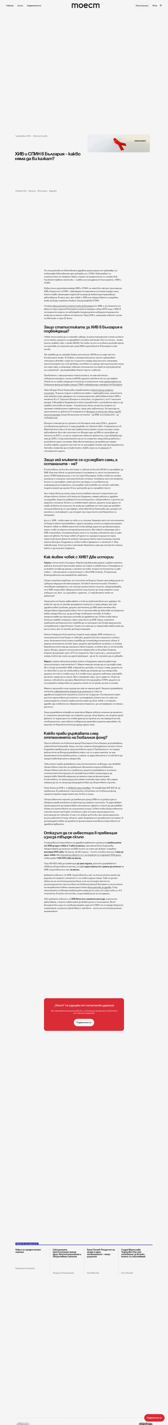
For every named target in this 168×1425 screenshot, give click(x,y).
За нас (20, 6)
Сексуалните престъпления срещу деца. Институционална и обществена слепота (67, 1253)
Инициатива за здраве (99, 887)
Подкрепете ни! (34, 6)
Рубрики (10, 6)
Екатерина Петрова (25, 1268)
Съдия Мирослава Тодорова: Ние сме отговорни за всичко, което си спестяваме (133, 1253)
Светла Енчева (40, 136)
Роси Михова (127, 1273)
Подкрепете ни (84, 1022)
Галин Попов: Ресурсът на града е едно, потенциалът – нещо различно (101, 1253)
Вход (155, 5)
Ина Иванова (93, 1273)
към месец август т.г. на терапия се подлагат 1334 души (91, 855)
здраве (53, 191)
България (43, 191)
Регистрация (142, 6)
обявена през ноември (79, 788)
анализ (33, 191)
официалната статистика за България (73, 306)
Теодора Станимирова (63, 1273)
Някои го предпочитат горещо (28, 1250)
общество (22, 191)
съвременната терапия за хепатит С (73, 691)
